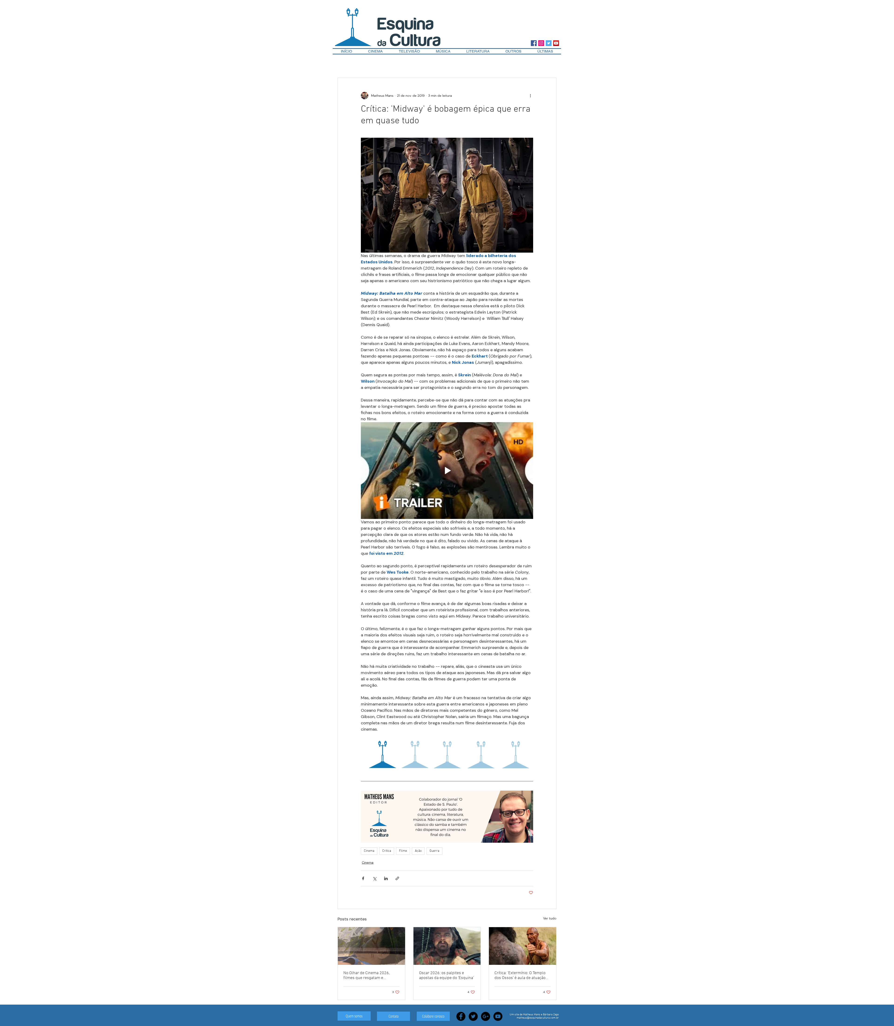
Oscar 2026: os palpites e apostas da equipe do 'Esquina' (446, 975)
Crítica (386, 851)
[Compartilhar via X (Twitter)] (374, 878)
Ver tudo (549, 918)
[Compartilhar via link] (397, 878)
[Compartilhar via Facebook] (363, 878)
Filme (403, 851)
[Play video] (447, 470)
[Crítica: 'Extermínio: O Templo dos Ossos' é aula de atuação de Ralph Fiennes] (522, 946)
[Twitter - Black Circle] (473, 1016)
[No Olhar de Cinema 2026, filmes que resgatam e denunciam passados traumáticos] (371, 946)
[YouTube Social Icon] (556, 43)
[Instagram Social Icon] (541, 43)
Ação (418, 851)
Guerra (434, 851)
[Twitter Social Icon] (549, 43)
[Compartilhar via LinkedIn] (386, 878)
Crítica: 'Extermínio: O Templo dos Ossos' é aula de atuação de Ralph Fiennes (519, 975)
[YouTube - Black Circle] (497, 1016)
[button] (513, 51)
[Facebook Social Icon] (534, 43)
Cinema (369, 851)
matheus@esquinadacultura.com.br (538, 1017)
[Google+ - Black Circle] (485, 1016)
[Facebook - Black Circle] (460, 1016)
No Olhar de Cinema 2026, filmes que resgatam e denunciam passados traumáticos (366, 975)
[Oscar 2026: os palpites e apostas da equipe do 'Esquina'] (447, 946)
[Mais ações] (530, 95)
